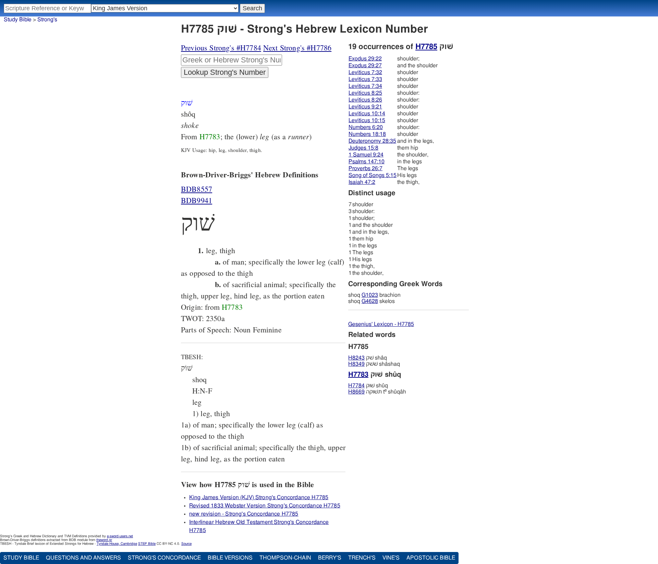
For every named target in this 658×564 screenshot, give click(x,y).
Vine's (391, 558)
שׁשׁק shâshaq (374, 364)
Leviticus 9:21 (365, 106)
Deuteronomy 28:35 (372, 141)
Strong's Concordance (164, 558)
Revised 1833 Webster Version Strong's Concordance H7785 (264, 505)
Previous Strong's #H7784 (221, 47)
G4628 (370, 301)
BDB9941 (196, 200)
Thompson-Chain (285, 558)
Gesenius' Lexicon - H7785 (381, 324)
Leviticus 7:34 (365, 86)
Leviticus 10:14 (367, 113)
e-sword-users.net (120, 536)
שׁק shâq (367, 358)
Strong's (47, 19)
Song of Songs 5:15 (373, 175)
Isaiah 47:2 (362, 182)
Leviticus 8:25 (365, 93)
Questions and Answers (83, 558)
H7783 (209, 136)
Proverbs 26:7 (365, 168)
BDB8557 (196, 189)
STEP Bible (147, 543)
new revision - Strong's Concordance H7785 (243, 514)
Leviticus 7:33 (365, 79)
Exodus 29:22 (365, 58)
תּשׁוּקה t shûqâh (377, 392)
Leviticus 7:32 (365, 72)
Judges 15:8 (363, 148)
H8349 (356, 364)
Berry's (329, 558)
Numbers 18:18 (367, 134)
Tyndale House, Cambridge (117, 543)
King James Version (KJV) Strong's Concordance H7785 (258, 497)
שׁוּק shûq (368, 385)
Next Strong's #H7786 (297, 47)
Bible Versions (230, 558)
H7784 (356, 385)
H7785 (426, 46)
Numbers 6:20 (366, 127)
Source (186, 543)
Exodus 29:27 (365, 65)
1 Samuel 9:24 (366, 154)
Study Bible (18, 19)
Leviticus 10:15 (367, 120)
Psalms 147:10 (367, 161)
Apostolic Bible (430, 558)
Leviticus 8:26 (365, 100)
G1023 (370, 295)
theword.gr (104, 540)
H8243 (356, 358)
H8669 (356, 392)
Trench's (362, 558)
